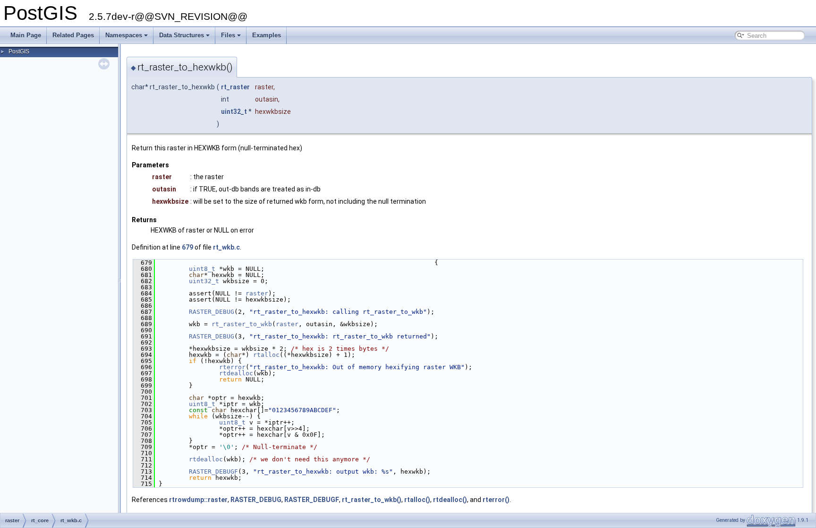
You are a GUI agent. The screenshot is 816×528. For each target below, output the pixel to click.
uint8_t (202, 268)
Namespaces (123, 35)
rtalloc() (417, 499)
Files (228, 35)
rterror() (496, 499)
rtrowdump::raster (198, 499)
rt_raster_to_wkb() (371, 499)
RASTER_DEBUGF (213, 471)
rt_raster (235, 87)
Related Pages (73, 35)
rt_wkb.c (226, 247)
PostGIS (18, 51)
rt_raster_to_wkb (242, 324)
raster (257, 293)
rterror (232, 367)
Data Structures (181, 35)
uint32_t (234, 111)
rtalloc (266, 354)
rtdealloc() (450, 499)
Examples (266, 35)
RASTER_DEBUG (211, 311)
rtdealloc (236, 373)
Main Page (25, 35)
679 (187, 247)
